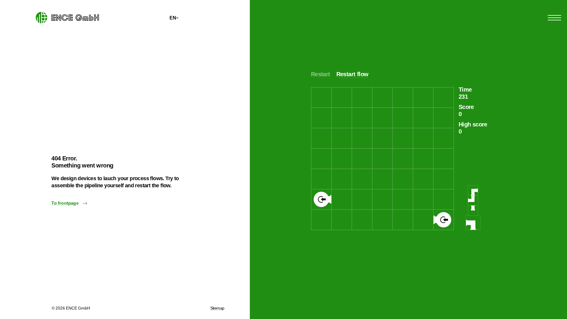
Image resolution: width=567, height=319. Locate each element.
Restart (320, 74)
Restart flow (352, 74)
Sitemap (217, 308)
